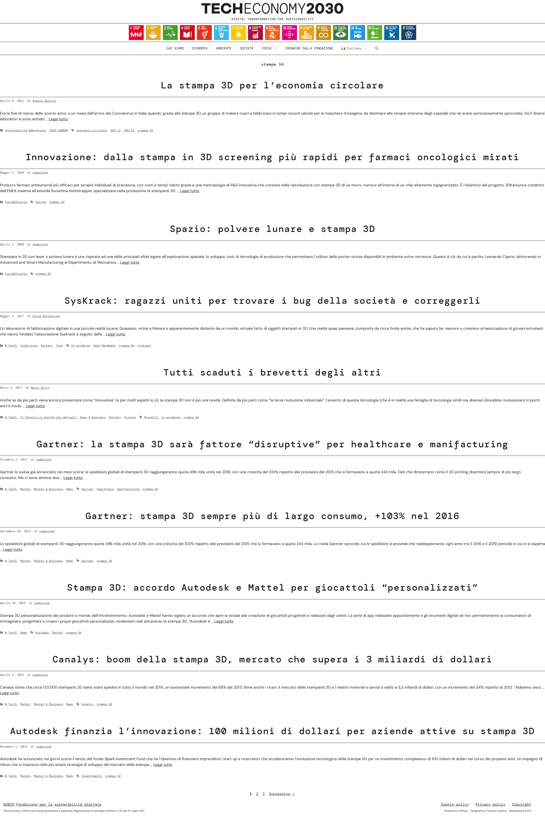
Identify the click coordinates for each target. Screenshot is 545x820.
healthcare (105, 489)
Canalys (87, 704)
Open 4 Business (92, 417)
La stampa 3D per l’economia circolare (272, 85)
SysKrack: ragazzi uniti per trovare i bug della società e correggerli (272, 300)
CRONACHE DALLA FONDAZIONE (309, 48)
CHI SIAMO (175, 48)
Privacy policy (490, 804)
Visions (130, 417)
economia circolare (91, 130)
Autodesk (42, 632)
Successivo (281, 793)
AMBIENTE (223, 48)
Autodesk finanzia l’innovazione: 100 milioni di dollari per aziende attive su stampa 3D (272, 731)
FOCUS (266, 48)
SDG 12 (115, 130)
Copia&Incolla (16, 202)
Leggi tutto (58, 119)
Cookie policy (455, 804)
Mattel (57, 632)
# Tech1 (11, 345)
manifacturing (128, 489)
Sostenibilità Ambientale (25, 130)
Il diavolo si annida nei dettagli (48, 417)
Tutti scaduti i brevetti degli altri (272, 372)
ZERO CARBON (58, 130)
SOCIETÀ (246, 48)
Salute (40, 202)
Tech (59, 345)
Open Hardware (104, 345)
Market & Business (48, 489)
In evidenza (80, 345)
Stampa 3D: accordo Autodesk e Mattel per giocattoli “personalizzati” (272, 587)
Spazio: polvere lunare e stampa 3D (272, 229)
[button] (377, 48)
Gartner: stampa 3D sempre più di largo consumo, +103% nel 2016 (272, 516)
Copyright (521, 804)
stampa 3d (145, 130)
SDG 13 (129, 130)
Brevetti (151, 417)
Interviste (28, 345)
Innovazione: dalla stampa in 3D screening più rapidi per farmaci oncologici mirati (272, 157)
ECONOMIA (200, 48)
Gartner (87, 489)
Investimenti (91, 776)
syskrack (144, 345)
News (69, 489)
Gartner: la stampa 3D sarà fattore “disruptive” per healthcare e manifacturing (273, 444)
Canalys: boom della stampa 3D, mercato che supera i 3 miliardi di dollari (272, 659)
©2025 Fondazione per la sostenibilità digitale (52, 804)
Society (47, 345)
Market (25, 489)
